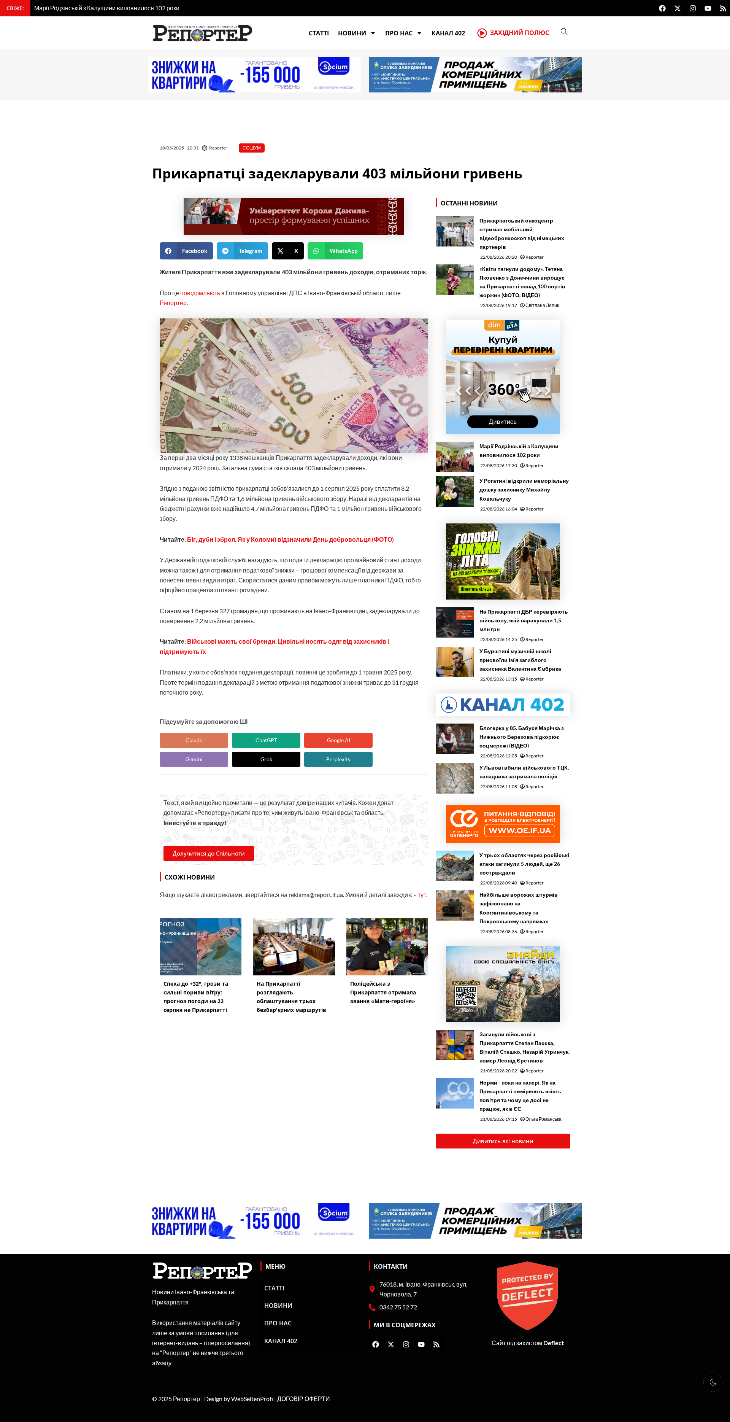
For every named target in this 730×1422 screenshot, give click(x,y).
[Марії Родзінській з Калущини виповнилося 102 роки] (455, 457)
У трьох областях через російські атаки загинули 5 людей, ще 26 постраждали (524, 864)
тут (422, 894)
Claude (194, 740)
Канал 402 (448, 33)
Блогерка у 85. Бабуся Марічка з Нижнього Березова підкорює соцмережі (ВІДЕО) (521, 737)
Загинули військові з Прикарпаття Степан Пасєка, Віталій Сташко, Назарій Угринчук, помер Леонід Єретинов (524, 1047)
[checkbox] (712, 1382)
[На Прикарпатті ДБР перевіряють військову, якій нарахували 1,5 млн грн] (455, 622)
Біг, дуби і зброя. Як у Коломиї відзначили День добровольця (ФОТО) (290, 539)
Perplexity (338, 759)
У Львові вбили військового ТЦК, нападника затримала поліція (524, 771)
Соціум (252, 148)
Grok (266, 759)
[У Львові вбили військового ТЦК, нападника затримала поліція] (455, 778)
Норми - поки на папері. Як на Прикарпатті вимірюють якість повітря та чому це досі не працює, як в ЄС (520, 1095)
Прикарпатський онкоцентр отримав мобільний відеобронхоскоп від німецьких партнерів (521, 233)
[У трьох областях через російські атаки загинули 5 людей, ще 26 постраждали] (455, 866)
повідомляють (200, 292)
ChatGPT (266, 740)
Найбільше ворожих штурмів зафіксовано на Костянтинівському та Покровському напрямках (518, 907)
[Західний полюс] (482, 33)
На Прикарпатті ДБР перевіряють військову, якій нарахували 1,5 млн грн (523, 620)
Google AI (338, 740)
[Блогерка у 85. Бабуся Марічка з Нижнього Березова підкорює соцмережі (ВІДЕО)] (455, 739)
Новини (352, 33)
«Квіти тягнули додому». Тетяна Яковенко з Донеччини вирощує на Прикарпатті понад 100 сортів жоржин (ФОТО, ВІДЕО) (522, 282)
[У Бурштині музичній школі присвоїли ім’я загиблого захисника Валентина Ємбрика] (455, 662)
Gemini (194, 759)
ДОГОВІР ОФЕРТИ (303, 1398)
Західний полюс (519, 33)
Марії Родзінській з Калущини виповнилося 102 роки (519, 450)
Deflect (553, 1342)
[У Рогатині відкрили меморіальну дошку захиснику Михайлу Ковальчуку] (455, 491)
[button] (186, 250)
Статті (319, 33)
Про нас (399, 33)
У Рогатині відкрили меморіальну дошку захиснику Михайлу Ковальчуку (524, 489)
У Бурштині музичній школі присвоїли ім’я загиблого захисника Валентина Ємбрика (520, 660)
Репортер (173, 302)
